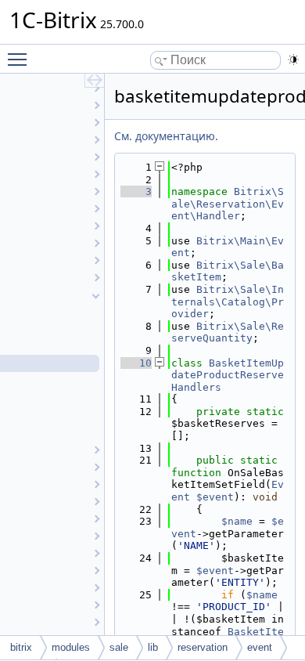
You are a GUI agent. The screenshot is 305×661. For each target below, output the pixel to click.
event (259, 647)
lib (153, 647)
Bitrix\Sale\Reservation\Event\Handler (227, 204)
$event (215, 497)
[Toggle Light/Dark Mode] (293, 59)
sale (118, 647)
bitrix (21, 647)
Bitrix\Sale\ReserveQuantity (227, 332)
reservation (203, 647)
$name (237, 521)
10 (136, 363)
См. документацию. (166, 135)
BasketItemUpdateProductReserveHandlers (227, 375)
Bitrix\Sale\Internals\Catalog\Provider (227, 302)
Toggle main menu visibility (20, 59)
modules (71, 647)
